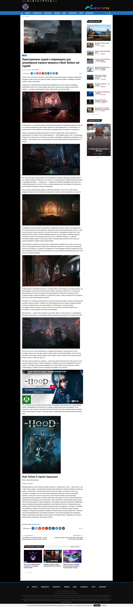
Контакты (24, 1)
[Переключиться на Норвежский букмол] (40, 0)
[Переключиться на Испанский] (45, 0)
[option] (99, 140)
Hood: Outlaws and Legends (30, 77)
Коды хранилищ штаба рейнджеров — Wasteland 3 (101, 100)
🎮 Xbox (24, 55)
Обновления (89, 13)
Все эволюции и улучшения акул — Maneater (102, 92)
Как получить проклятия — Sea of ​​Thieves (102, 84)
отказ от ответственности (95, 600)
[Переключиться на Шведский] (48, 0)
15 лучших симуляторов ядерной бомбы (102, 51)
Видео (64, 13)
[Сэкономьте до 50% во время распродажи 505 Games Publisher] (52, 556)
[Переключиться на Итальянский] (38, 0)
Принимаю (97, 605)
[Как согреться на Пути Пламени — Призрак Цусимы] (90, 61)
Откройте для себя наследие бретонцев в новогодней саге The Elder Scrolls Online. (68, 538)
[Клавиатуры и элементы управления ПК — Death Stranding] (90, 77)
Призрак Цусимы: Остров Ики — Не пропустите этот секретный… (102, 108)
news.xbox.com (36, 524)
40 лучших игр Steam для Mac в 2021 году (102, 43)
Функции (57, 13)
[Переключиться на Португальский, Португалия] (53, 0)
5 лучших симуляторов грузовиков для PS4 (98, 36)
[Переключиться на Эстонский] (30, 0)
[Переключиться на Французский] (35, 0)
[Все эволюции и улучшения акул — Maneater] (90, 93)
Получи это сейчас (27, 483)
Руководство (37, 13)
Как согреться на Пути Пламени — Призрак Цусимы (102, 59)
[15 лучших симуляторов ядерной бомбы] (90, 53)
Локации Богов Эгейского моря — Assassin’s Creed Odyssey (103, 67)
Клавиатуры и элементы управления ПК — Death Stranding (100, 76)
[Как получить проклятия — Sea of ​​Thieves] (90, 85)
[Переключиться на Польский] (43, 0)
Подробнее (103, 605)
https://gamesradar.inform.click (38, 595)
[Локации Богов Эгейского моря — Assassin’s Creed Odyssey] (90, 69)
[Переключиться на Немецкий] (56, 0)
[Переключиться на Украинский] (51, 0)
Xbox (25, 562)
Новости (27, 13)
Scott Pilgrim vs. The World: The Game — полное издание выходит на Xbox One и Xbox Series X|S (34, 538)
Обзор (81, 13)
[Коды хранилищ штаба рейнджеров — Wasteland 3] (90, 102)
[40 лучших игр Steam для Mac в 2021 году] (90, 45)
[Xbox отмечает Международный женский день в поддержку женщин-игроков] (33, 556)
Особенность (48, 13)
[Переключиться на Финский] (33, 0)
